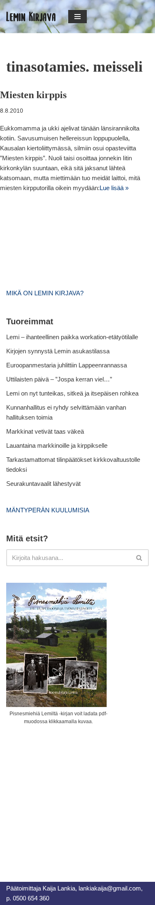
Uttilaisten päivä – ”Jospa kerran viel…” (60, 379)
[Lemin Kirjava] (31, 16)
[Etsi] (139, 557)
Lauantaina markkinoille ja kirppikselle (56, 445)
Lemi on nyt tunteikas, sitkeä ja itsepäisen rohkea (72, 393)
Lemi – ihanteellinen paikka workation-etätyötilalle (72, 336)
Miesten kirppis (33, 94)
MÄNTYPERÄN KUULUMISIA (47, 510)
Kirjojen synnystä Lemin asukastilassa (58, 351)
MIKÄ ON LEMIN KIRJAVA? (44, 293)
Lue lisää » (114, 187)
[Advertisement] (68, 794)
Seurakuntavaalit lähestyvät (43, 483)
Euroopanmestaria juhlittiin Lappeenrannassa (67, 365)
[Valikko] (77, 16)
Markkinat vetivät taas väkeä (45, 431)
